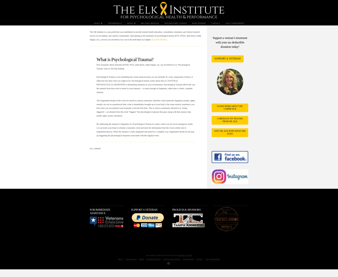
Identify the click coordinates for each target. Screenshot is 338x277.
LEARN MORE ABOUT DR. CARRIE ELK (230, 107)
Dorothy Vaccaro (185, 255)
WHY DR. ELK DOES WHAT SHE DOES (230, 132)
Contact (199, 259)
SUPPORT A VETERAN (228, 58)
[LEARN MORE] (159, 40)
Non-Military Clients (171, 259)
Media (141, 259)
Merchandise (188, 259)
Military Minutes (154, 259)
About (120, 259)
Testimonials (131, 259)
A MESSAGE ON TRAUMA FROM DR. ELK (230, 119)
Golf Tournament (212, 259)
